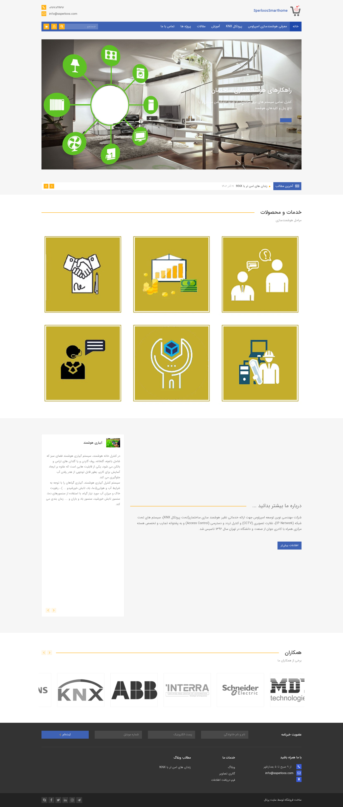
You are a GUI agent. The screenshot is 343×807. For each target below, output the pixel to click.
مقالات (201, 26)
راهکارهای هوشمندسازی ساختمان (251, 90)
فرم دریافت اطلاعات (223, 780)
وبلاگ (231, 767)
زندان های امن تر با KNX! (245, 186)
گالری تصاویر (227, 773)
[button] (54, 26)
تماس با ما (167, 26)
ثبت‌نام (66, 734)
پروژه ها (185, 26)
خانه (296, 26)
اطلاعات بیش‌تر (289, 545)
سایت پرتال (270, 800)
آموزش (215, 26)
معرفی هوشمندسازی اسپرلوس (267, 26)
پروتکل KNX (234, 26)
